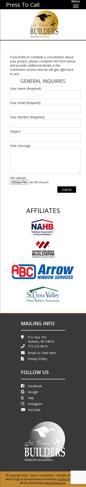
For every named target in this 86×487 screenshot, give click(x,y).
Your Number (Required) (27, 117)
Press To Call (22, 5)
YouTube (34, 410)
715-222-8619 (38, 346)
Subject (15, 131)
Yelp (31, 398)
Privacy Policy (37, 359)
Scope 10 (63, 479)
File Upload (18, 178)
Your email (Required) (25, 103)
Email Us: (42, 353)
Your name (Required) (25, 88)
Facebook (35, 386)
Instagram (35, 404)
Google (33, 392)
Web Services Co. (55, 483)
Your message (20, 146)
